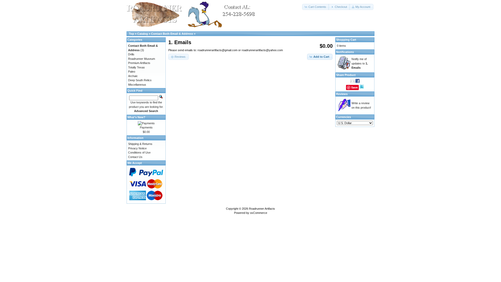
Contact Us (135, 156)
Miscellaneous (137, 84)
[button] (315, 7)
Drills (131, 54)
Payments (146, 127)
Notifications (345, 52)
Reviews (342, 94)
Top (131, 33)
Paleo (131, 71)
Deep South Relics (140, 80)
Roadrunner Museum (141, 58)
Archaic (133, 76)
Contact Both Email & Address (172, 33)
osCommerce (258, 212)
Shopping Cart (346, 39)
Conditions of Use (139, 152)
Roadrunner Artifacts (262, 208)
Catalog (142, 33)
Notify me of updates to (359, 63)
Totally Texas (136, 67)
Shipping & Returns (140, 143)
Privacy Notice (137, 148)
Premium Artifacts (139, 62)
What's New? (136, 117)
